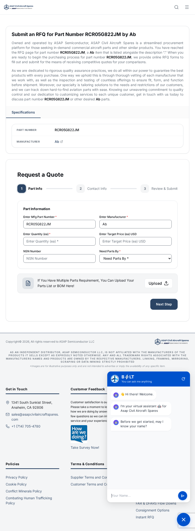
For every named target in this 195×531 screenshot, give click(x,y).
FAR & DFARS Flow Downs (156, 503)
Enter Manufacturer (113, 217)
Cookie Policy (16, 484)
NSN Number (32, 251)
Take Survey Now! (85, 447)
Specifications (23, 112)
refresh (183, 379)
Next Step (164, 304)
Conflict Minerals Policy (24, 491)
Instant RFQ (145, 517)
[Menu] (187, 7)
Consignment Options (152, 510)
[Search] (176, 7)
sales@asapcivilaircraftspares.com (35, 416)
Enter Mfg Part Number (40, 217)
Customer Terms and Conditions (95, 484)
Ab (57, 141)
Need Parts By (110, 251)
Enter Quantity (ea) (36, 234)
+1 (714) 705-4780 (25, 426)
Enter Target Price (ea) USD (118, 234)
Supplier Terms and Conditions (94, 477)
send (183, 495)
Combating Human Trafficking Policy (29, 500)
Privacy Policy (17, 477)
